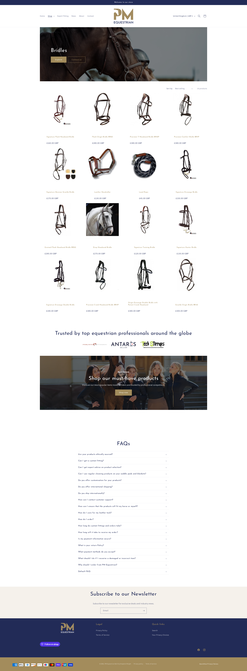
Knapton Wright (125, 664)
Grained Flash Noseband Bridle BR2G (60, 247)
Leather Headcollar (102, 192)
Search (155, 630)
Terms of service (151, 664)
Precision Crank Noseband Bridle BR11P (102, 305)
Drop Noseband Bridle (102, 247)
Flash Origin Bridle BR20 (102, 137)
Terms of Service (102, 635)
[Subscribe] (144, 611)
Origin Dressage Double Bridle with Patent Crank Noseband (142, 304)
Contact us (77, 59)
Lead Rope (143, 192)
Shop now (123, 392)
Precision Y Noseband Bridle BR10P (144, 137)
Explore (58, 59)
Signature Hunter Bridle (187, 247)
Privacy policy (138, 664)
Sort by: (169, 88)
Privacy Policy (101, 630)
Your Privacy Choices (160, 635)
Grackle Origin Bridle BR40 (186, 305)
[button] (51, 16)
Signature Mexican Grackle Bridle (60, 192)
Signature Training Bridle (144, 247)
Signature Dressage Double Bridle (60, 305)
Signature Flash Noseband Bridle (60, 137)
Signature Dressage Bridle (187, 192)
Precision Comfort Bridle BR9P (186, 137)
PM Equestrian (109, 664)
